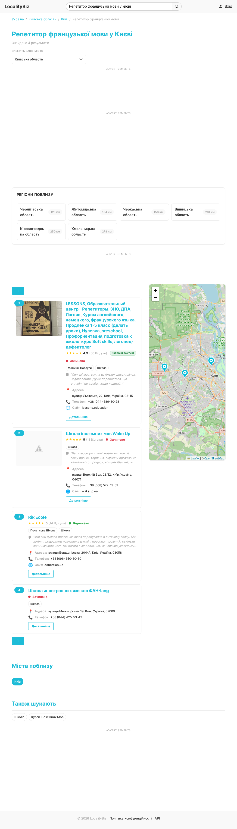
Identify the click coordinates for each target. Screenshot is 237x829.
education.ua (53, 565)
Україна (18, 19)
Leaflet (195, 458)
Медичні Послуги (80, 368)
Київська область (42, 19)
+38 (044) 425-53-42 (66, 617)
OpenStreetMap (214, 458)
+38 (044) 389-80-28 (103, 401)
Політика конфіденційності (130, 818)
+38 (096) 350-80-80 (65, 558)
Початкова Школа (42, 530)
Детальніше (78, 417)
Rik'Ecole (37, 517)
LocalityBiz (17, 6)
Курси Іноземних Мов (47, 717)
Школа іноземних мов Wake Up (98, 433)
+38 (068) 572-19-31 (103, 485)
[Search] (177, 6)
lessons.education (95, 407)
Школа (101, 368)
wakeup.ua (90, 491)
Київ (64, 19)
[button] (165, 368)
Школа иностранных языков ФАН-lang (68, 590)
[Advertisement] (118, 81)
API (157, 818)
